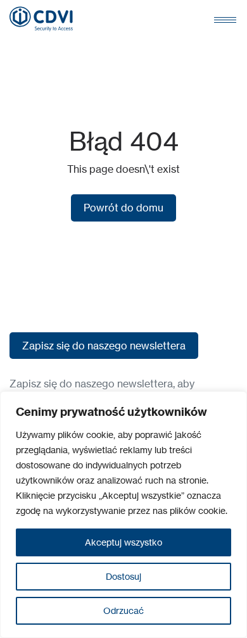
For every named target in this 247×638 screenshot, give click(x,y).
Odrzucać (123, 610)
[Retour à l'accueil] (41, 19)
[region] (123, 514)
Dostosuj (123, 576)
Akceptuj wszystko (123, 542)
